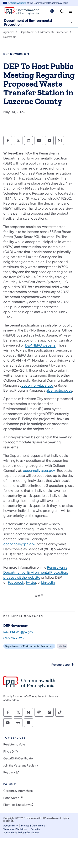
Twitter (31, 582)
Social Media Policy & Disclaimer (21, 832)
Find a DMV (10, 751)
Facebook (16, 582)
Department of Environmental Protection (28, 22)
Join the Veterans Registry (20, 765)
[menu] (70, 11)
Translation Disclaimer (15, 829)
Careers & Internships (18, 790)
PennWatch (11, 798)
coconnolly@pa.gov (37, 385)
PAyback (9, 772)
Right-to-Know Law (16, 804)
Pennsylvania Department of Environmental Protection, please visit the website (35, 572)
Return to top (60, 664)
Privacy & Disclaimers (33, 825)
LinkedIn (48, 582)
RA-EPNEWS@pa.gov (18, 632)
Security (35, 829)
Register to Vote (14, 744)
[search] (62, 11)
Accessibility (10, 825)
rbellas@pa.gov (59, 390)
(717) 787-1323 (13, 638)
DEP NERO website (40, 345)
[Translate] (52, 11)
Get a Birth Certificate (18, 758)
